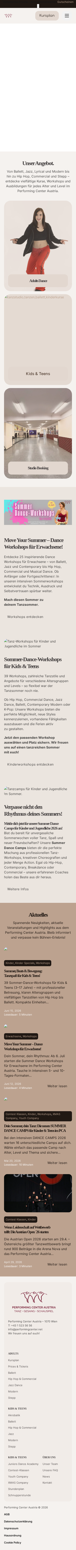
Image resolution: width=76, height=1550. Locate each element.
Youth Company (29, 1118)
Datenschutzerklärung (18, 1521)
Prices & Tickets (18, 1366)
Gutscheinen (65, 1)
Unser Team (50, 1464)
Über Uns (49, 1457)
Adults (13, 1353)
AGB (7, 1514)
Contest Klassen (16, 1114)
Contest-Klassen (18, 1470)
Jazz (11, 1433)
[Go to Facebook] (17, 1342)
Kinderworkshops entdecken (30, 764)
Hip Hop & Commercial (22, 1378)
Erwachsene (13, 1036)
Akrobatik (14, 1415)
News (46, 1476)
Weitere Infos (18, 889)
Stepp (12, 1397)
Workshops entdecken (25, 617)
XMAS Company (18, 1482)
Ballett (12, 1372)
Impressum (11, 1528)
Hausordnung (12, 1535)
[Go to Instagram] (24, 1342)
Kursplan (13, 1360)
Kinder (10, 963)
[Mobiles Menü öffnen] (67, 15)
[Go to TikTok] (31, 1342)
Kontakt (47, 1482)
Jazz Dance (15, 1385)
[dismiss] (38, 6)
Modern (13, 1391)
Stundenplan (16, 1489)
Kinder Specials (24, 963)
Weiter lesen (57, 1086)
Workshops (43, 963)
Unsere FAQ (50, 1470)
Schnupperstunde (19, 1495)
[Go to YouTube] (10, 1342)
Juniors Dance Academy (23, 1464)
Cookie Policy (12, 1542)
